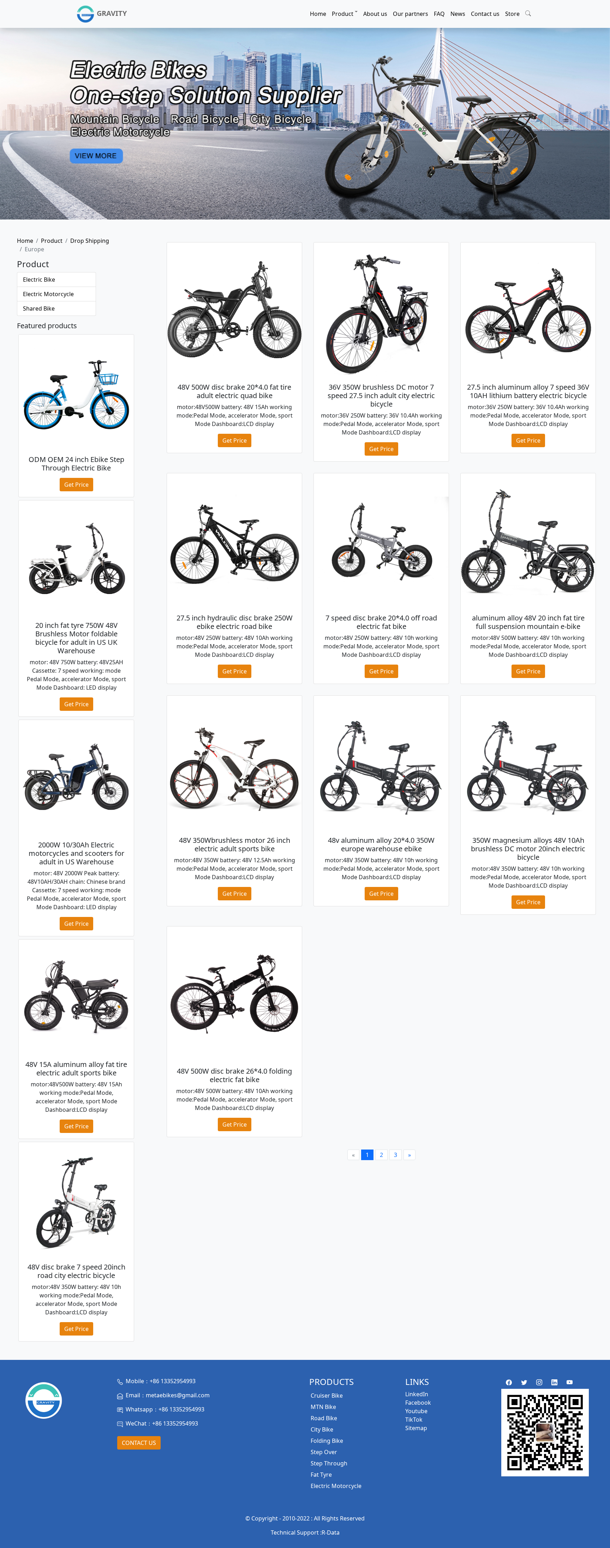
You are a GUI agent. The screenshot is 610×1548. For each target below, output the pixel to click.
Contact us (485, 14)
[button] (528, 12)
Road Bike (324, 1418)
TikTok (414, 1419)
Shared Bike (39, 308)
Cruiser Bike (327, 1395)
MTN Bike (323, 1407)
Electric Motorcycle (48, 294)
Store (512, 14)
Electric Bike (39, 279)
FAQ (439, 14)
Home (318, 14)
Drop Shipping (89, 241)
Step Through (329, 1463)
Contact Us (139, 1443)
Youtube (416, 1411)
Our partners (410, 14)
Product (51, 241)
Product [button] (342, 14)
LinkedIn (416, 1394)
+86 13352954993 (173, 1381)
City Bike (322, 1429)
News (457, 14)
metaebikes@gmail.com (178, 1395)
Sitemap (416, 1428)
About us (375, 14)
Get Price (76, 484)
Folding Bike (327, 1441)
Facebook (418, 1402)
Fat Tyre (321, 1474)
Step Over (324, 1452)
